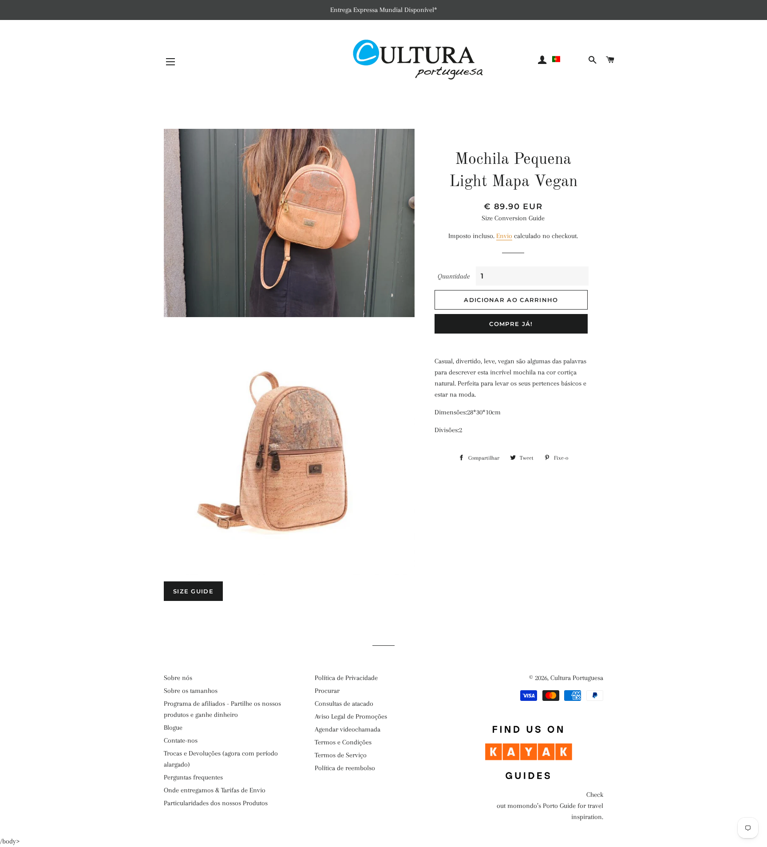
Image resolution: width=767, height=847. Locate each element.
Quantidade (454, 276)
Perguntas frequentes (193, 777)
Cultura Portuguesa (576, 678)
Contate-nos (181, 740)
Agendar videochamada (347, 729)
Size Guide (193, 591)
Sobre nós (178, 678)
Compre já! (511, 323)
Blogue (173, 728)
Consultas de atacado (344, 704)
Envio (504, 236)
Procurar (327, 691)
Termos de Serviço (341, 755)
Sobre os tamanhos (190, 691)
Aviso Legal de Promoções (351, 716)
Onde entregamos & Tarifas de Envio (214, 790)
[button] (568, 59)
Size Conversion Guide (513, 218)
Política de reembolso (345, 768)
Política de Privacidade (346, 678)
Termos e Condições (343, 742)
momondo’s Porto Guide (541, 806)
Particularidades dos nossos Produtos (216, 803)
